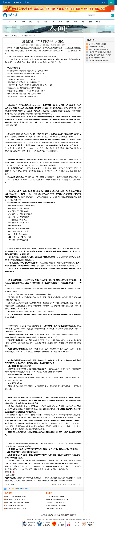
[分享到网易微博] (23, 488)
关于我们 (44, 515)
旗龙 (14, 472)
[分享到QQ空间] (13, 488)
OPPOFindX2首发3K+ (54, 508)
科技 (38, 22)
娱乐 (30, 22)
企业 (60, 22)
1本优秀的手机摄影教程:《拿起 (100, 52)
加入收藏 (18, 2)
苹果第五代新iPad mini (97, 58)
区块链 (98, 22)
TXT (68, 515)
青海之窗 (44, 519)
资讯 (16, 22)
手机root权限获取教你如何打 (15, 496)
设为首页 (7, 2)
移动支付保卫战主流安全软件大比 (17, 508)
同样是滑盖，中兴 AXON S (15, 499)
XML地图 (57, 515)
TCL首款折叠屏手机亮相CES (56, 496)
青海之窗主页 (18, 36)
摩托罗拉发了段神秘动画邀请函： (58, 499)
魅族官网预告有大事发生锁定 (56, 505)
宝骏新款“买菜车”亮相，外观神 (100, 55)
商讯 (75, 22)
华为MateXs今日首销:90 (14, 505)
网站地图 (64, 515)
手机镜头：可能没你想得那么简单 (17, 502)
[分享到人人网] (20, 488)
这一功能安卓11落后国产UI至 (56, 502)
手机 (27, 2)
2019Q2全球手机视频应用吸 (99, 60)
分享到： (9, 489)
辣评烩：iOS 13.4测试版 (97, 44)
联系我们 (50, 515)
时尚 (53, 22)
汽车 (45, 22)
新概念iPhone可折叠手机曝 (98, 49)
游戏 (67, 22)
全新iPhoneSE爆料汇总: (97, 47)
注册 (103, 2)
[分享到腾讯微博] (18, 488)
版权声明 (73, 515)
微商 (90, 22)
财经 (23, 22)
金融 (82, 22)
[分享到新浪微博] (15, 488)
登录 (111, 2)
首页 (8, 22)
